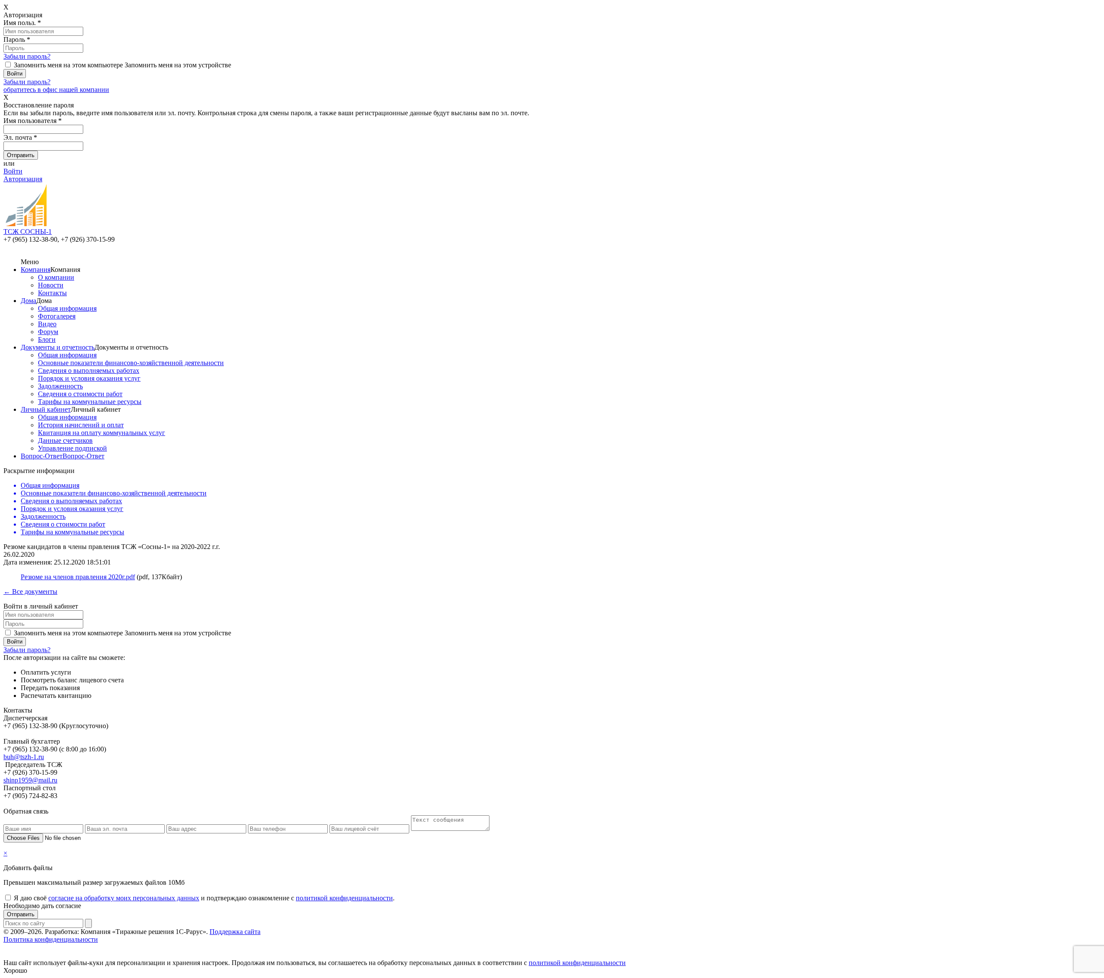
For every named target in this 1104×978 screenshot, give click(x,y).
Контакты (52, 293)
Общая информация (67, 308)
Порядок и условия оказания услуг (89, 378)
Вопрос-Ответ (42, 456)
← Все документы (30, 591)
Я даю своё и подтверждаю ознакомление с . (204, 898)
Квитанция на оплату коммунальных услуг (101, 432)
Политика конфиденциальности (50, 939)
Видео (47, 324)
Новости (50, 285)
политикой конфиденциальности (344, 898)
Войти (12, 171)
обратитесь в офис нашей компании (56, 89)
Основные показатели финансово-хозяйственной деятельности (131, 362)
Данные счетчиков (65, 440)
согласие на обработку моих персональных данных (123, 898)
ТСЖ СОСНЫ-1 (27, 231)
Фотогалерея (56, 316)
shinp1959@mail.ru (30, 780)
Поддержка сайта (235, 931)
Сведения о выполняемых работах (88, 370)
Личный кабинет (46, 409)
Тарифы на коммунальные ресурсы (89, 401)
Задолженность (60, 386)
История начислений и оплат (81, 425)
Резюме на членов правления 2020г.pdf (78, 576)
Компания (35, 269)
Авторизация (22, 179)
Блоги (47, 339)
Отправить (20, 914)
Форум (48, 331)
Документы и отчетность (57, 347)
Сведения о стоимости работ (80, 394)
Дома (28, 300)
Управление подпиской (72, 448)
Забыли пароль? (26, 56)
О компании (56, 277)
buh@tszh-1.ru (23, 756)
